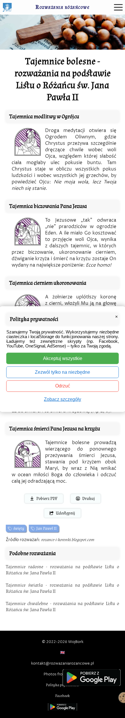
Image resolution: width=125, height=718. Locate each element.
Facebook (62, 695)
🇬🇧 (62, 652)
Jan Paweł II (46, 528)
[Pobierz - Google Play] (92, 677)
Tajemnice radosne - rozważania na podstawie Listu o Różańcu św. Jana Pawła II (62, 570)
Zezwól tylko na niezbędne (62, 372)
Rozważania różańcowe (62, 7)
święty (18, 528)
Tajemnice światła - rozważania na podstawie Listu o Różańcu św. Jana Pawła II (62, 588)
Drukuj (88, 498)
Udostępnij (65, 513)
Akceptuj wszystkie (62, 358)
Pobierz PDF (46, 498)
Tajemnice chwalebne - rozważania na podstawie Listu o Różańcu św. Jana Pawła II (62, 607)
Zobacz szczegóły (62, 399)
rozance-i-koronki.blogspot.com (67, 539)
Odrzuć (62, 385)
